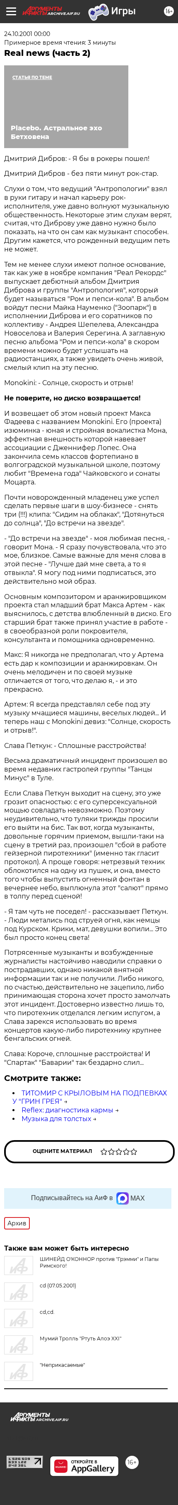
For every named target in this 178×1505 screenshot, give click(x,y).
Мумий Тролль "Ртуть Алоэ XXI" (80, 1338)
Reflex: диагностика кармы (67, 1110)
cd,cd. (47, 1312)
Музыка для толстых (56, 1119)
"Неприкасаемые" (62, 1365)
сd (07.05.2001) (58, 1285)
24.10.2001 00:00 (27, 34)
